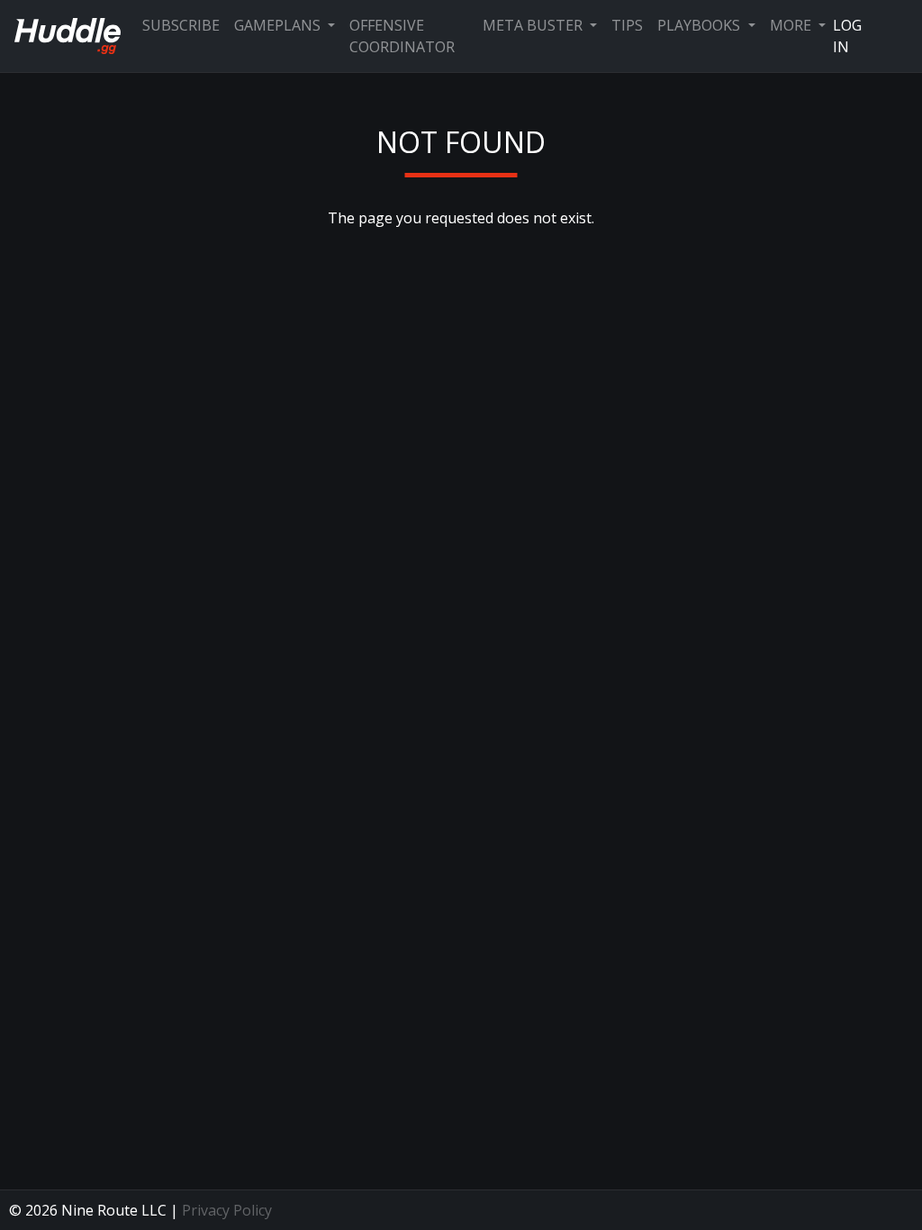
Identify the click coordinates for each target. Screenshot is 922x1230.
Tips (627, 25)
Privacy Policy (227, 1210)
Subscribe (181, 25)
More (792, 25)
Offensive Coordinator (402, 36)
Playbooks (700, 25)
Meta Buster (534, 25)
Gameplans (279, 25)
